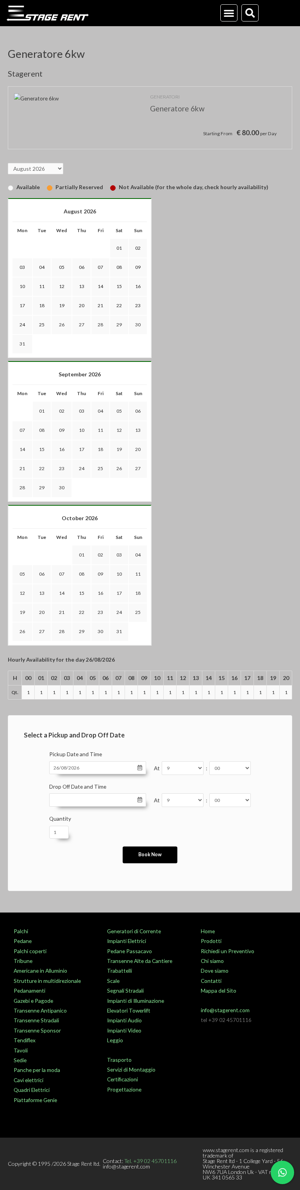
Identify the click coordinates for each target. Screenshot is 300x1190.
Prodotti (211, 941)
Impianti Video (124, 1030)
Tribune (23, 960)
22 (42, 468)
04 (100, 411)
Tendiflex (25, 1040)
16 (61, 449)
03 (81, 411)
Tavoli (21, 1050)
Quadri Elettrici (32, 1089)
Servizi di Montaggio (131, 1069)
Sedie (20, 1060)
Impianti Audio (124, 1020)
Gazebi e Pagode (33, 1000)
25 (100, 468)
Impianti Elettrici (126, 941)
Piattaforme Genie (35, 1100)
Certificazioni (122, 1079)
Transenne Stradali (36, 1020)
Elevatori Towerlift (128, 1010)
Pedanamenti (29, 990)
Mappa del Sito (218, 990)
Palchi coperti (30, 951)
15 (42, 449)
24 (81, 468)
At (157, 768)
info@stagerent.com (225, 1010)
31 (22, 344)
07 (22, 430)
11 (100, 430)
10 (81, 430)
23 (61, 468)
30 (138, 324)
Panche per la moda (37, 1070)
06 (138, 411)
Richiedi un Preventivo (227, 951)
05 (119, 411)
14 (22, 449)
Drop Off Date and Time (77, 786)
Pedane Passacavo (129, 951)
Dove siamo (215, 970)
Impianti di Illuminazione (135, 1000)
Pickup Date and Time (75, 754)
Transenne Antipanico (40, 1010)
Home (208, 931)
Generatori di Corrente (134, 931)
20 (138, 449)
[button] (229, 12)
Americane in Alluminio (40, 970)
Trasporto (119, 1059)
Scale (113, 980)
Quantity (60, 818)
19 (119, 449)
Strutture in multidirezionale (47, 980)
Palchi (21, 931)
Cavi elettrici (28, 1080)
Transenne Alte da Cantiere (139, 960)
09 (61, 430)
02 (61, 411)
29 (119, 324)
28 (100, 324)
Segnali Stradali (125, 990)
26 (61, 324)
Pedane (23, 941)
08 (42, 430)
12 (119, 430)
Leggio (115, 1040)
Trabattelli (119, 970)
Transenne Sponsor (37, 1030)
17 (81, 449)
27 (81, 324)
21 (22, 468)
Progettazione (124, 1089)
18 (100, 449)
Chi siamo (212, 960)
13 (138, 430)
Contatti (211, 980)
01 (42, 411)
